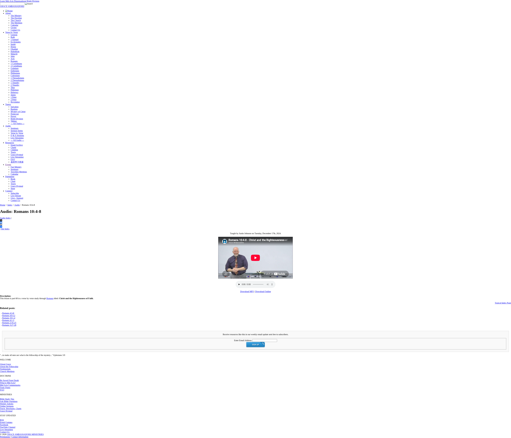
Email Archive (17, 145)
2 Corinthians (16, 66)
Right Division (17, 119)
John (13, 56)
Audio (8, 126)
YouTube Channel (7, 427)
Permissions (5, 437)
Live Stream (16, 196)
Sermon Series (17, 131)
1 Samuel (14, 39)
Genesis (14, 35)
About (8, 13)
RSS (2, 420)
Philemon (15, 90)
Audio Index (5, 218)
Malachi (14, 54)
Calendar (14, 25)
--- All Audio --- (17, 140)
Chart (13, 181)
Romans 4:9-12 (8, 315)
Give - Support (17, 198)
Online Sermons (7, 406)
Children (14, 150)
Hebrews (14, 92)
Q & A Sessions (17, 135)
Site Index (5, 229)
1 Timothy (15, 83)
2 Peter (14, 99)
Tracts (13, 152)
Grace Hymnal (17, 154)
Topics (8, 104)
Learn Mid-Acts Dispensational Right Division (19, 1)
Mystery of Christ (18, 111)
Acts (13, 59)
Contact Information (19, 437)
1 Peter (14, 97)
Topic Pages (5, 387)
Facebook (4, 425)
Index (9, 205)
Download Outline (263, 291)
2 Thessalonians (17, 80)
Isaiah (13, 44)
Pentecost (15, 114)
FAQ (13, 159)
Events (8, 164)
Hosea (13, 47)
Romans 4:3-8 (8, 313)
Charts (13, 147)
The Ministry (16, 15)
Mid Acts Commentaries (10, 385)
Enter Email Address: (243, 340)
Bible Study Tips (7, 399)
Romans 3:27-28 (9, 325)
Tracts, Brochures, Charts (10, 408)
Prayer (13, 116)
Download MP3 (247, 291)
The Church (16, 20)
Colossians (15, 75)
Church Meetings (7, 371)
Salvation (14, 107)
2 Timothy (15, 85)
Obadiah (14, 49)
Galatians (14, 68)
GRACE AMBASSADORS (12, 6)
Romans (14, 61)
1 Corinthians (16, 63)
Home (2, 205)
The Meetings (16, 23)
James (13, 95)
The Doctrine (16, 18)
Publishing (9, 176)
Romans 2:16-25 (9, 323)
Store (13, 188)
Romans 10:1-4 (8, 318)
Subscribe (15, 193)
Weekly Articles (6, 404)
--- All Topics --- (17, 123)
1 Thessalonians (17, 78)
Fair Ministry (16, 167)
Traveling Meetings (19, 172)
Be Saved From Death (9, 380)
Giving (14, 27)
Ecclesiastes (16, 42)
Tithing (14, 121)
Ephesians (15, 71)
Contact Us (15, 30)
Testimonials (5, 369)
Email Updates (6, 422)
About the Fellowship (9, 366)
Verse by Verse (11, 32)
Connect (8, 191)
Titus (13, 87)
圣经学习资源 (17, 162)
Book (13, 179)
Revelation (15, 102)
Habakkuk (15, 51)
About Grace (5, 364)
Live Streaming (17, 138)
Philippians (15, 73)
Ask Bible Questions (8, 401)
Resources (9, 143)
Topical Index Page (503, 303)
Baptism (14, 109)
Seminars (14, 128)
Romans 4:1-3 (8, 320)
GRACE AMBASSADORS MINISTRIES (25, 434)
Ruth (13, 37)
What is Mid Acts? (8, 383)
